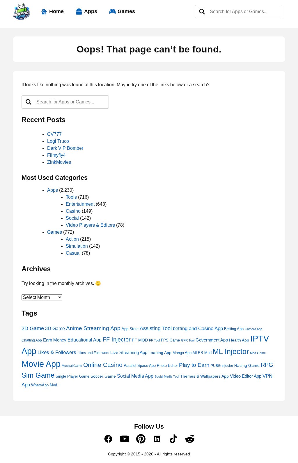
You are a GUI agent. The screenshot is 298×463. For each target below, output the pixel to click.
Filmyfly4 (56, 155)
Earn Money (54, 339)
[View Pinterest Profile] (141, 442)
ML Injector (231, 351)
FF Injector (117, 339)
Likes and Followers (93, 353)
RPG (267, 365)
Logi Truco (58, 141)
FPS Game (170, 340)
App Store (130, 329)
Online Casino (103, 364)
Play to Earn (194, 365)
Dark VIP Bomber (65, 148)
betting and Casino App (198, 328)
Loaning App (159, 352)
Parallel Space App (140, 365)
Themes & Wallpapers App (204, 376)
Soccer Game (103, 376)
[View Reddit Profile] (189, 442)
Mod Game (258, 353)
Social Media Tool (167, 376)
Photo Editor (167, 365)
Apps (90, 11)
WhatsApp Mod (44, 385)
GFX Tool (187, 340)
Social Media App (135, 376)
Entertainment (80, 204)
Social (72, 218)
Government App (212, 340)
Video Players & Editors (90, 225)
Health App (239, 340)
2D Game (33, 328)
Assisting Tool (156, 328)
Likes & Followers (57, 352)
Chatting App (32, 340)
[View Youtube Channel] (124, 442)
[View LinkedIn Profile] (157, 442)
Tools (71, 197)
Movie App (41, 364)
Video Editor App (245, 376)
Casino (73, 211)
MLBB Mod (202, 353)
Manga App (182, 353)
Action (72, 239)
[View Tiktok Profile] (173, 442)
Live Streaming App (128, 352)
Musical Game (72, 365)
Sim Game (38, 375)
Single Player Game (72, 376)
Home (56, 11)
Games (126, 11)
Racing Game (247, 365)
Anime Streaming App (93, 328)
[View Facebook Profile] (108, 442)
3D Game (55, 328)
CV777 (54, 134)
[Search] (202, 11)
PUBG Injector (222, 366)
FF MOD (140, 340)
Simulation (77, 246)
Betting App (234, 329)
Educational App (85, 339)
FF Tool (154, 340)
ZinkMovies (59, 162)
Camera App (253, 329)
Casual (73, 253)
